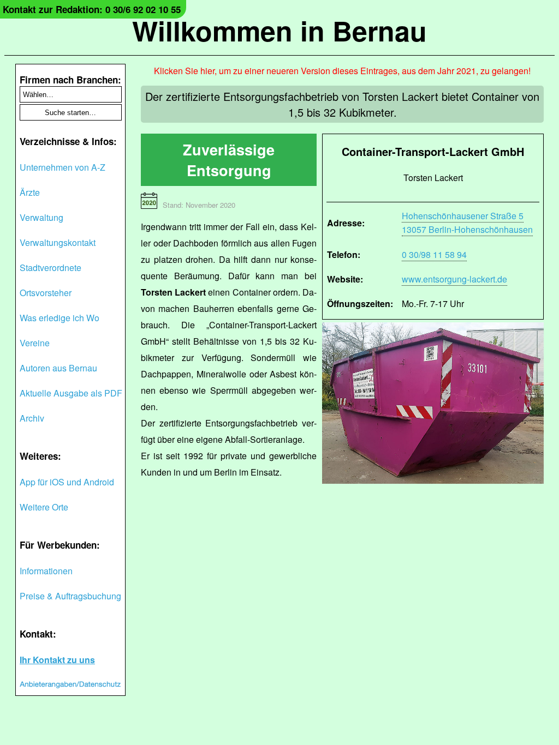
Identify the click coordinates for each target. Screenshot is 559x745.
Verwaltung (41, 217)
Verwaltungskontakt (58, 242)
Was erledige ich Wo (59, 317)
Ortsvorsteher (46, 292)
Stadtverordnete (50, 267)
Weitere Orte (44, 507)
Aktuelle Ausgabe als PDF (71, 393)
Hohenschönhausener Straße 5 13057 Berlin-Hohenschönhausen (467, 222)
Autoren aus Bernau (58, 368)
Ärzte (30, 192)
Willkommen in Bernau (279, 30)
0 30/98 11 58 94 (434, 254)
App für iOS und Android (67, 482)
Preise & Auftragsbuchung (70, 596)
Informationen (46, 570)
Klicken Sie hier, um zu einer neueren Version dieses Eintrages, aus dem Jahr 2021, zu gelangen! (342, 70)
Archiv (32, 418)
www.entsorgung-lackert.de (454, 279)
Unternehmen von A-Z (62, 167)
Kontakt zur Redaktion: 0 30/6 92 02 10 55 (92, 9)
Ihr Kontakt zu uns (57, 659)
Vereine (35, 343)
